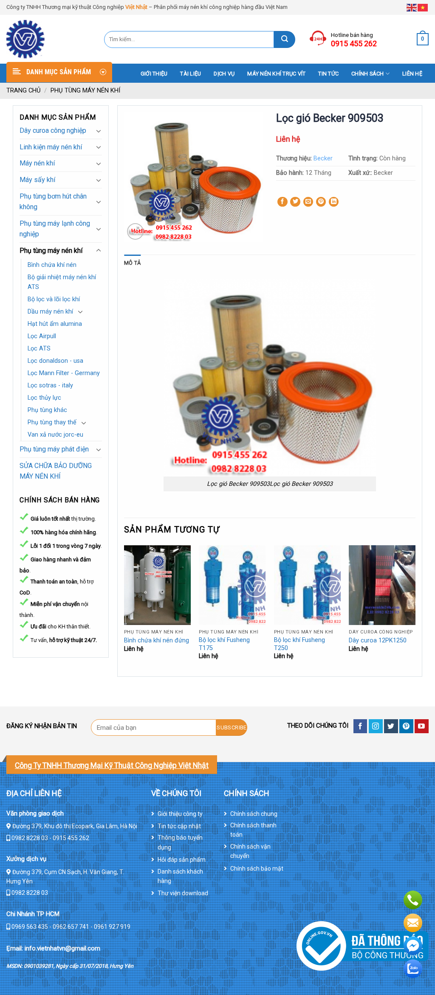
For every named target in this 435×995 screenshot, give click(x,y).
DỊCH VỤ (224, 73)
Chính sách (367, 73)
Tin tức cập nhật (179, 826)
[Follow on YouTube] (422, 726)
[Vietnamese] (423, 7)
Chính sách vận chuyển (250, 851)
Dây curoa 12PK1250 (378, 640)
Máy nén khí (37, 163)
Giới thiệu (154, 73)
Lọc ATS (39, 348)
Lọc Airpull (42, 336)
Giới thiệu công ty (180, 813)
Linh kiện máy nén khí (51, 147)
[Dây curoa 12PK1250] (382, 585)
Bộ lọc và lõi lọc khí (54, 299)
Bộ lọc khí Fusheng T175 (224, 644)
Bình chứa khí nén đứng (156, 640)
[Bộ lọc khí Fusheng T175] (232, 585)
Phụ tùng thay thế (52, 422)
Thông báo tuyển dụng (180, 842)
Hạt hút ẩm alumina (55, 324)
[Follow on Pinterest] (406, 726)
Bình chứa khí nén (52, 265)
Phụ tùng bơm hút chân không (53, 201)
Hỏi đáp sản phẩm (182, 859)
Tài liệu (190, 73)
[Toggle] (98, 131)
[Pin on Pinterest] (321, 202)
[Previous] (124, 609)
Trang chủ (23, 90)
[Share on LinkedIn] (334, 202)
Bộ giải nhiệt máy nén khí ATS (62, 282)
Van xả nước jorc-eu (55, 434)
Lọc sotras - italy (50, 385)
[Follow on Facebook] (360, 726)
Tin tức (328, 73)
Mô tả (132, 263)
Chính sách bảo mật (256, 868)
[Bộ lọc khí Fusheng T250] (307, 585)
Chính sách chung (253, 813)
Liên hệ (412, 73)
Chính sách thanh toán (253, 830)
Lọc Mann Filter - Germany (64, 373)
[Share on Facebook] (282, 202)
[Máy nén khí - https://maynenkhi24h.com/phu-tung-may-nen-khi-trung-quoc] (48, 39)
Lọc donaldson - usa (55, 360)
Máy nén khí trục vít (276, 73)
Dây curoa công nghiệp (53, 130)
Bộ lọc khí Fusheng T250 (299, 644)
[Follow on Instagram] (376, 726)
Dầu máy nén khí (50, 311)
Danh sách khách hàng (180, 876)
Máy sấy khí (37, 180)
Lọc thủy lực (44, 397)
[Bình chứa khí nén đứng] (157, 585)
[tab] (132, 263)
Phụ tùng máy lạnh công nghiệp (55, 228)
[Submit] (284, 39)
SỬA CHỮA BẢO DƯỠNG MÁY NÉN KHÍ (56, 471)
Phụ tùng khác (47, 410)
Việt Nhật (136, 7)
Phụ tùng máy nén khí (85, 90)
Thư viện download (183, 893)
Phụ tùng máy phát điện (54, 449)
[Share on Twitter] (295, 202)
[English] (412, 7)
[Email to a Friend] (308, 202)
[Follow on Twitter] (391, 726)
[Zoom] (135, 231)
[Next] (415, 609)
